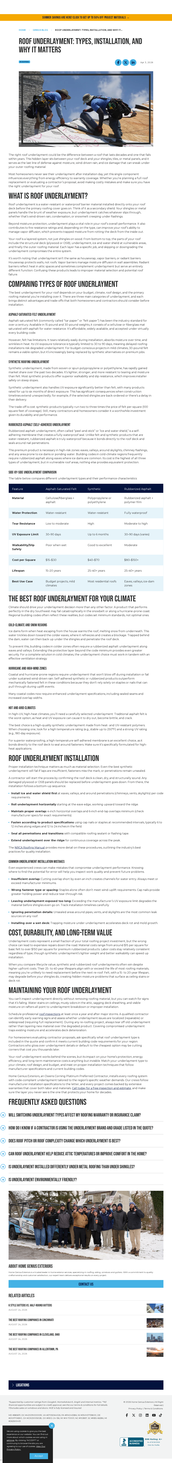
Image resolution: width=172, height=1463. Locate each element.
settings (10, 1440)
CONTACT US (86, 1284)
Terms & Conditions (153, 1408)
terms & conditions (83, 1405)
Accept (39, 1456)
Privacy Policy (135, 1408)
